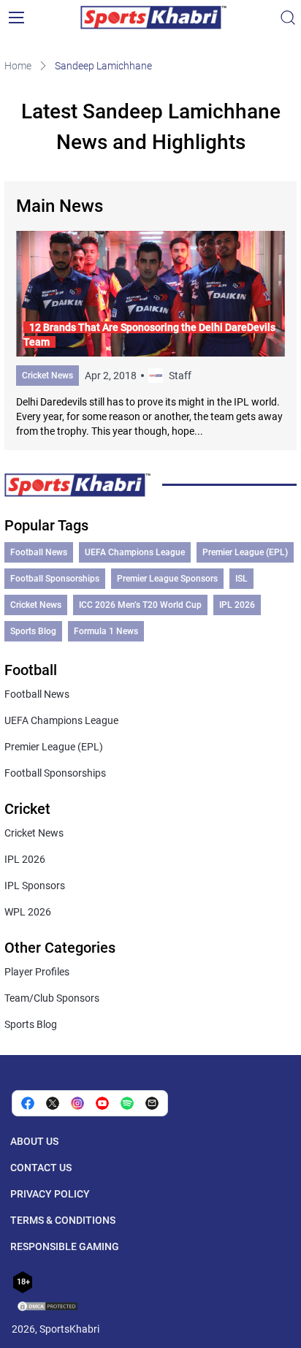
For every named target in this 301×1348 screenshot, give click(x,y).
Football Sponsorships (54, 579)
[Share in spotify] (127, 1103)
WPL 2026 (27, 912)
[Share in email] (152, 1103)
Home (17, 66)
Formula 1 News (106, 631)
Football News (38, 552)
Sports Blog (33, 631)
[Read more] (150, 334)
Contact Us (41, 1167)
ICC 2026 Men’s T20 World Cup (140, 605)
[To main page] (153, 17)
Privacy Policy (50, 1194)
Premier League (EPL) (245, 552)
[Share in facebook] (27, 1103)
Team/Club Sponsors (51, 998)
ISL (241, 579)
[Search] (288, 17)
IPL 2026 (237, 605)
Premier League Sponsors (167, 579)
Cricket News (47, 375)
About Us (34, 1141)
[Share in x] (52, 1103)
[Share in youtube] (102, 1103)
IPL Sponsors (34, 885)
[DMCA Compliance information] (48, 1308)
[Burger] (16, 17)
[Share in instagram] (77, 1103)
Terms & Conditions (62, 1220)
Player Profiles (36, 972)
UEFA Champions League (135, 552)
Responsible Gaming (64, 1246)
